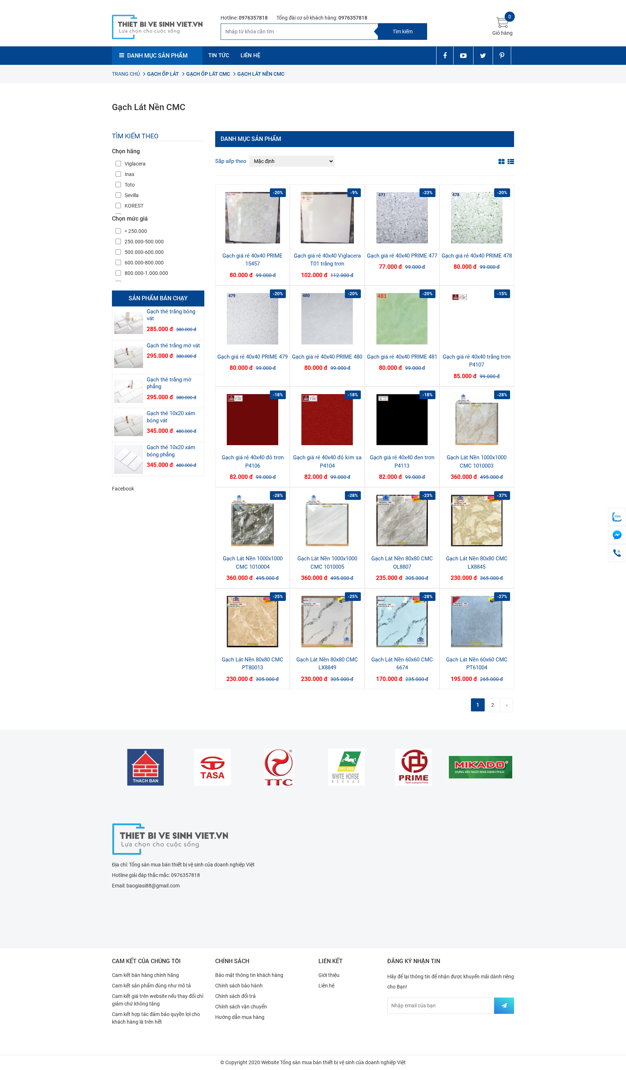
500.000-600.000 (144, 252)
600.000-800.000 (144, 263)
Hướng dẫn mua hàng (239, 1017)
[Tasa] (212, 767)
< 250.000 (136, 231)
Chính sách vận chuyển (241, 1007)
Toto (130, 185)
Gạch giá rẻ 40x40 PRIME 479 (252, 357)
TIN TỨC (218, 55)
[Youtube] (463, 55)
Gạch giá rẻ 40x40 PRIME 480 (327, 357)
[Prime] (413, 767)
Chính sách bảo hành (239, 986)
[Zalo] (617, 517)
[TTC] (279, 767)
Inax (129, 174)
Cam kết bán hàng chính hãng (145, 975)
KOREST (134, 206)
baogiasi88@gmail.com (153, 886)
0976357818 (253, 18)
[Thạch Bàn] (145, 767)
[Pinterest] (502, 55)
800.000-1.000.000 (146, 273)
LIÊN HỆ (250, 55)
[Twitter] (483, 55)
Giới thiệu (328, 975)
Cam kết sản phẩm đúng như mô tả (151, 986)
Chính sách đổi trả (235, 996)
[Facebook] (444, 55)
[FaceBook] (617, 535)
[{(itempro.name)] (128, 323)
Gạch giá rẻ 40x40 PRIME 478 (477, 255)
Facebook (123, 489)
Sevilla (132, 195)
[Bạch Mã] (346, 767)
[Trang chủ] (170, 838)
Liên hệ (326, 986)
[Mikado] (480, 767)
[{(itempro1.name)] (252, 217)
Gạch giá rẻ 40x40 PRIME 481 (402, 357)
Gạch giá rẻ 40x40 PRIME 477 (402, 255)
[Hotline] (617, 553)
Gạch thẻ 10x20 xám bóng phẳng (171, 451)
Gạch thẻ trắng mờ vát (173, 345)
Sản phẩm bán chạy (158, 298)
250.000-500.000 (144, 241)
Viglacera (135, 164)
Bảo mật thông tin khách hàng (249, 975)
